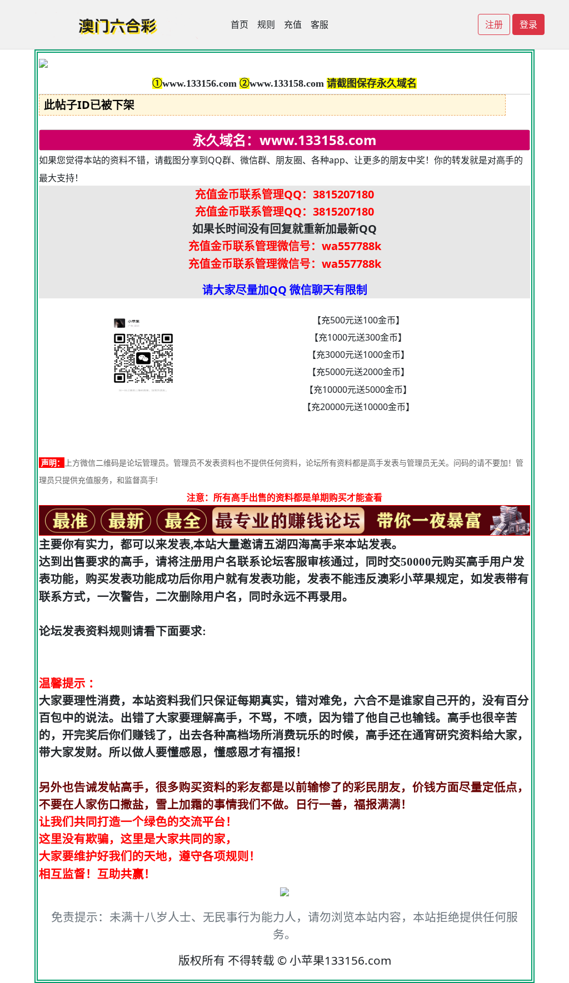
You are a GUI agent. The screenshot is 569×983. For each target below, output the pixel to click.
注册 (494, 24)
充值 (293, 24)
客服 (319, 24)
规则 (266, 24)
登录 (528, 24)
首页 (239, 24)
